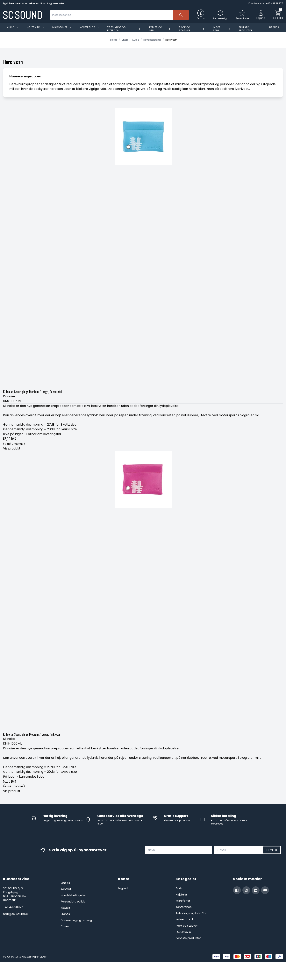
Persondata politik (73, 901)
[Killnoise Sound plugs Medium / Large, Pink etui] (143, 591)
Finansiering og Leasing (76, 920)
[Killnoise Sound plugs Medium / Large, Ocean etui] (143, 248)
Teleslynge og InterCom (192, 913)
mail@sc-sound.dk (15, 914)
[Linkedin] (256, 890)
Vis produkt (11, 448)
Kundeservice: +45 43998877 (265, 3)
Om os (65, 883)
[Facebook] (237, 890)
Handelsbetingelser (74, 895)
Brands (65, 914)
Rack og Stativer (187, 926)
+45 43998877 (13, 907)
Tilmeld (271, 850)
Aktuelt (65, 908)
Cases (65, 926)
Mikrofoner (183, 901)
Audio (179, 888)
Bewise (43, 956)
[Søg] (181, 15)
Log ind (123, 888)
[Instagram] (246, 890)
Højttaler (181, 894)
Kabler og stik (185, 919)
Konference (184, 907)
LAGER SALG (183, 932)
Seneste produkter (188, 938)
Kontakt (66, 889)
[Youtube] (265, 890)
